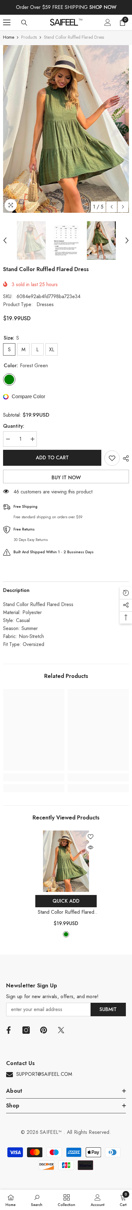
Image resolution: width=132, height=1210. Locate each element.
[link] (33, 777)
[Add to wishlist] (112, 458)
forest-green (66, 934)
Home (8, 37)
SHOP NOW (102, 7)
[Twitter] (61, 1030)
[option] (66, 129)
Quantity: (13, 426)
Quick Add (66, 901)
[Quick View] (90, 847)
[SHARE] (124, 458)
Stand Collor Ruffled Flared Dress (66, 912)
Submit (108, 1009)
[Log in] (107, 22)
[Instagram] (26, 1030)
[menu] (6, 22)
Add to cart (52, 457)
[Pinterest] (43, 1030)
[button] (111, 206)
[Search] (24, 22)
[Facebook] (8, 1030)
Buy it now (66, 477)
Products (29, 37)
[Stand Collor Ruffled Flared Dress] (66, 861)
